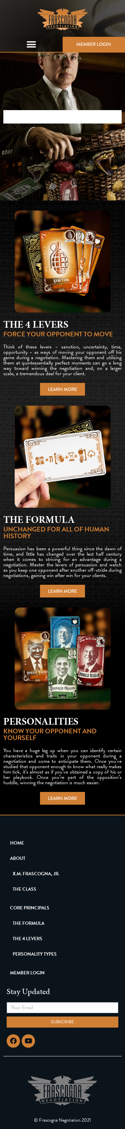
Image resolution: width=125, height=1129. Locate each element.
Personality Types (35, 954)
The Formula (28, 923)
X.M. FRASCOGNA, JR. (36, 873)
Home (17, 842)
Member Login (93, 44)
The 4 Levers (27, 938)
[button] (31, 44)
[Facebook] (13, 1041)
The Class (24, 889)
